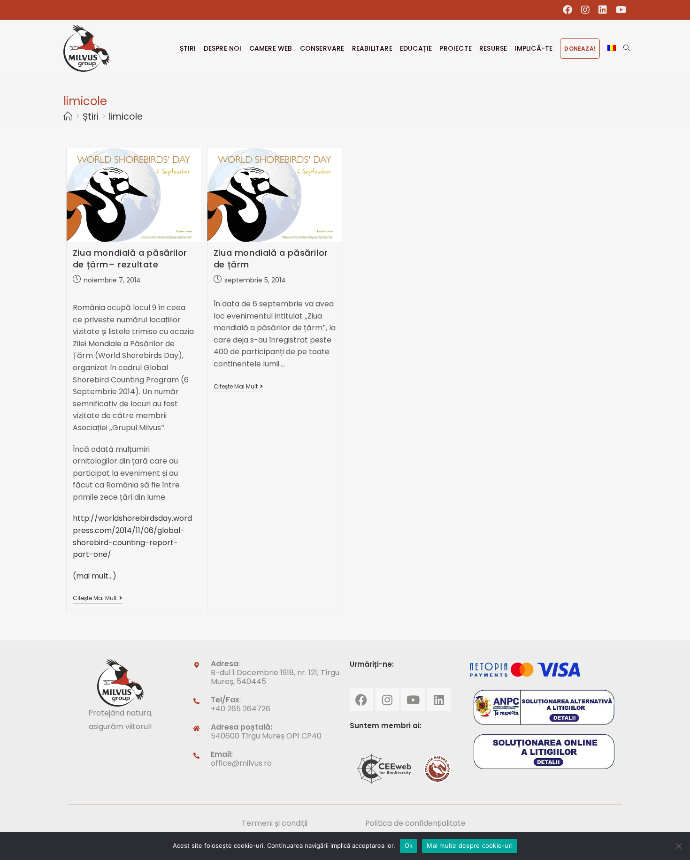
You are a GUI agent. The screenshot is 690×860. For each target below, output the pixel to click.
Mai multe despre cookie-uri (470, 845)
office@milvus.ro (241, 763)
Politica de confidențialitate (415, 823)
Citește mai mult (97, 598)
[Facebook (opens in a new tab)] (568, 10)
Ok (409, 845)
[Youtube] (413, 699)
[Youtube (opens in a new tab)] (619, 10)
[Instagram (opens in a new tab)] (585, 10)
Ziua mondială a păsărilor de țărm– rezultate (130, 258)
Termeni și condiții (274, 823)
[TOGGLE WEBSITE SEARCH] (627, 48)
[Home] (67, 116)
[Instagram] (387, 699)
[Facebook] (361, 699)
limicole (126, 116)
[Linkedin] (439, 699)
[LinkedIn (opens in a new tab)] (603, 10)
